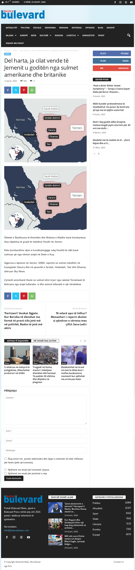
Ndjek (125, 60)
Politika (25, 27)
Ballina (7, 50)
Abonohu (123, 68)
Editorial (77, 27)
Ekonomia (50, 27)
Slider (95, 519)
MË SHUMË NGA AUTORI (45, 340)
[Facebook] (115, 2)
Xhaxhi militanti (15, 43)
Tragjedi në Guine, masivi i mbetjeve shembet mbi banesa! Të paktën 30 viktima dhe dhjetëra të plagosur (44, 374)
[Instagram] (120, 2)
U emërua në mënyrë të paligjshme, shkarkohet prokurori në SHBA (17, 370)
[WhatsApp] (32, 90)
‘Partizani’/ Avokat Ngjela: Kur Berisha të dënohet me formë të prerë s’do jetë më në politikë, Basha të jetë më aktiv (23, 320)
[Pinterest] (23, 90)
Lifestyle (71, 35)
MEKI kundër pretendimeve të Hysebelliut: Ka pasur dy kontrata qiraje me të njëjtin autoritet (111, 107)
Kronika (63, 27)
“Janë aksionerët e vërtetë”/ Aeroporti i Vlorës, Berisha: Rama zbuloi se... (75, 507)
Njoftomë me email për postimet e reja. (27, 473)
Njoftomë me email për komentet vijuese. (29, 469)
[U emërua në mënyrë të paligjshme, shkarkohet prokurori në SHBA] (17, 355)
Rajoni (9, 35)
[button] (129, 35)
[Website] (126, 2)
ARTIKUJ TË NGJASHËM (17, 340)
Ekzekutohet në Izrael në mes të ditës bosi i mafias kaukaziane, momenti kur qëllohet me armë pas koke (73, 373)
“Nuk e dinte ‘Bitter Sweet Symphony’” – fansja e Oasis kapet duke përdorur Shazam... (111, 88)
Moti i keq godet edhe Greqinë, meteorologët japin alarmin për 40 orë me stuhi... (111, 125)
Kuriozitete (88, 35)
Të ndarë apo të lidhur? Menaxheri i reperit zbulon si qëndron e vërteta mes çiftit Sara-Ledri (69, 318)
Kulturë (44, 35)
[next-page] (85, 341)
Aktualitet (11, 27)
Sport (101, 35)
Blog (100, 27)
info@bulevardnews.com (16, 530)
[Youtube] (131, 2)
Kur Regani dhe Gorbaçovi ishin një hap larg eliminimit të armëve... (75, 523)
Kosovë (110, 27)
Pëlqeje (124, 53)
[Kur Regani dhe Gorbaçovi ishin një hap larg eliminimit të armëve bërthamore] (55, 524)
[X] (15, 90)
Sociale (37, 27)
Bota (33, 35)
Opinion (89, 27)
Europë (24, 35)
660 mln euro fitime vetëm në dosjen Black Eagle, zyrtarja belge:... (75, 540)
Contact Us (119, 561)
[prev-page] (80, 341)
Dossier (59, 35)
